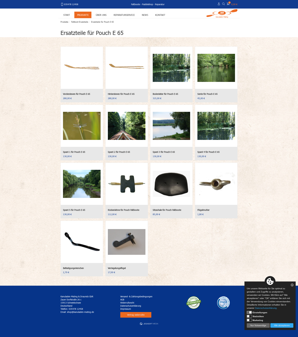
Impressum (125, 309)
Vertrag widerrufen (136, 314)
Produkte (83, 14)
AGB (122, 299)
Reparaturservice (124, 14)
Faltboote (135, 4)
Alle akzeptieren (282, 325)
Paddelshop (147, 4)
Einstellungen (260, 312)
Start (66, 14)
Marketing (258, 320)
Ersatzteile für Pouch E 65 (102, 22)
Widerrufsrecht (127, 302)
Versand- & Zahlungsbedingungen (136, 296)
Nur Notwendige (258, 325)
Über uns (101, 14)
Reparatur (160, 4)
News (145, 14)
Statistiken (258, 316)
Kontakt (160, 14)
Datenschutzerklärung (130, 305)
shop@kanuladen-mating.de (80, 312)
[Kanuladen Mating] (221, 12)
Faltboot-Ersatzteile (79, 22)
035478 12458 (71, 4)
